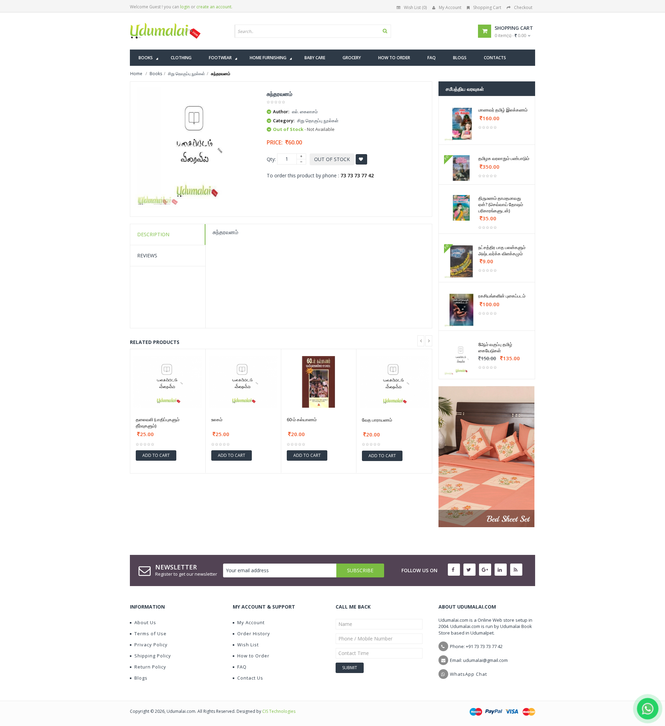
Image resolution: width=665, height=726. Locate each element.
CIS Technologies (278, 711)
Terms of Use (150, 633)
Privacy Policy (151, 644)
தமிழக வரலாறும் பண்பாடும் (503, 158)
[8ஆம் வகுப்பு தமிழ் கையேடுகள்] (461, 358)
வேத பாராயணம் (377, 420)
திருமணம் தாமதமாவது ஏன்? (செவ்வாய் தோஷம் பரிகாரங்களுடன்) (500, 204)
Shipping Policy (152, 656)
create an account (213, 7)
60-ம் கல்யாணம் (302, 419)
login (185, 7)
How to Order (253, 656)
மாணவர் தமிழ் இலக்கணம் (502, 110)
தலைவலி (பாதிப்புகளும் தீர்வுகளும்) (157, 422)
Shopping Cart (487, 7)
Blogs (141, 678)
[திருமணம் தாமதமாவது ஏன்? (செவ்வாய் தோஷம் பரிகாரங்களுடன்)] (461, 208)
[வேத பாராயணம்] (394, 382)
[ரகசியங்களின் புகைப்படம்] (461, 310)
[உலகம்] (243, 382)
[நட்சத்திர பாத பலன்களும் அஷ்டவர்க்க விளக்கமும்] (461, 261)
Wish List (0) (415, 7)
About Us (145, 622)
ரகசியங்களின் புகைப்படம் (501, 296)
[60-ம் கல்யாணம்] (318, 382)
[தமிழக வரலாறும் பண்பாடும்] (461, 168)
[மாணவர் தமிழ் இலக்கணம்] (461, 124)
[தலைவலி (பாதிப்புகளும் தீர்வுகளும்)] (167, 382)
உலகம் (216, 419)
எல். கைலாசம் (305, 111)
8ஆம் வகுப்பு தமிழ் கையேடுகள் (495, 347)
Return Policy (150, 667)
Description (153, 234)
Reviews (147, 255)
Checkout (523, 7)
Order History (253, 633)
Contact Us (250, 678)
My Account (450, 7)
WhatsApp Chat (468, 674)
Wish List (248, 644)
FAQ (242, 667)
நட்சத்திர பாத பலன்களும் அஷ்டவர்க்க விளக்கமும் (501, 250)
